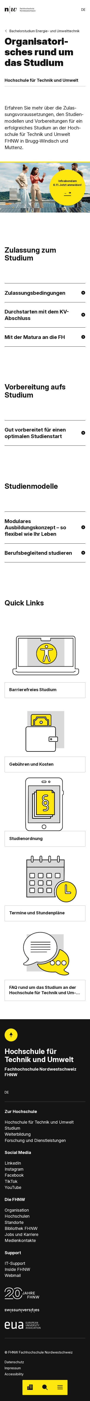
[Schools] (29, 1387)
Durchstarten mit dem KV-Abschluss (37, 314)
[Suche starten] (44, 1387)
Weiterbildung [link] (18, 1134)
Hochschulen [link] (17, 1216)
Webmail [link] (13, 1275)
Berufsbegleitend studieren (38, 553)
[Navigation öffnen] (60, 1387)
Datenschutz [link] (14, 1362)
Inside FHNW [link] (17, 1269)
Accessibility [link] (14, 1374)
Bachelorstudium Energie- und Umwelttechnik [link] (44, 31)
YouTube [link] (13, 1187)
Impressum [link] (13, 1368)
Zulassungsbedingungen (35, 293)
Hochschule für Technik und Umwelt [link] (39, 1122)
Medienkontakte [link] (20, 1240)
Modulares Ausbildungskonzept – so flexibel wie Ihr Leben (35, 527)
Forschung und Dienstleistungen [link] (35, 1140)
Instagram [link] (14, 1169)
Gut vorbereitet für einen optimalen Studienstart (35, 432)
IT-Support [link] (15, 1263)
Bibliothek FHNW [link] (21, 1228)
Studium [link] (12, 1128)
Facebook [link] (14, 1175)
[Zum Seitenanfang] (11, 1035)
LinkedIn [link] (13, 1163)
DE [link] (83, 10)
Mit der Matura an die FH (35, 337)
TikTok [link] (11, 1181)
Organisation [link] (17, 1210)
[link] (20, 9)
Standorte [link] (14, 1222)
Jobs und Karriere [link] (21, 1234)
